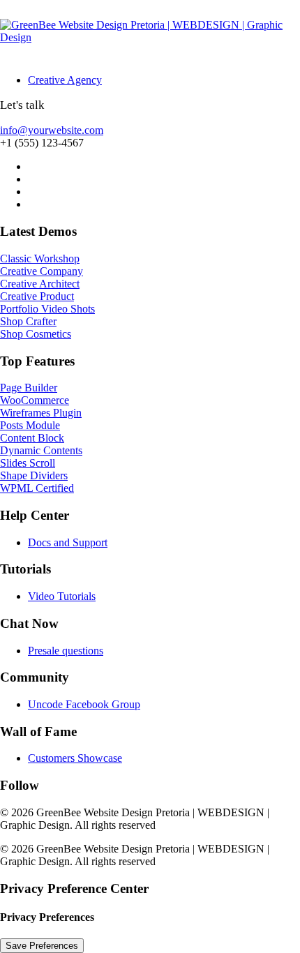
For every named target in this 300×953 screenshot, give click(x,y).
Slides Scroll (27, 463)
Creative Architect (40, 284)
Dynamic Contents (41, 450)
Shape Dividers (34, 475)
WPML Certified (37, 488)
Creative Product (37, 296)
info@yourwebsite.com (51, 130)
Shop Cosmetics (35, 334)
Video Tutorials (62, 596)
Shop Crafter (28, 321)
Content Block (32, 438)
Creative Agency (65, 80)
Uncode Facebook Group (84, 704)
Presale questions (65, 650)
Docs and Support (67, 542)
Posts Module (30, 425)
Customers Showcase (75, 758)
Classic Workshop (40, 258)
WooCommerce (34, 400)
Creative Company (41, 271)
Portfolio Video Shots (47, 309)
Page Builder (28, 387)
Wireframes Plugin (41, 413)
